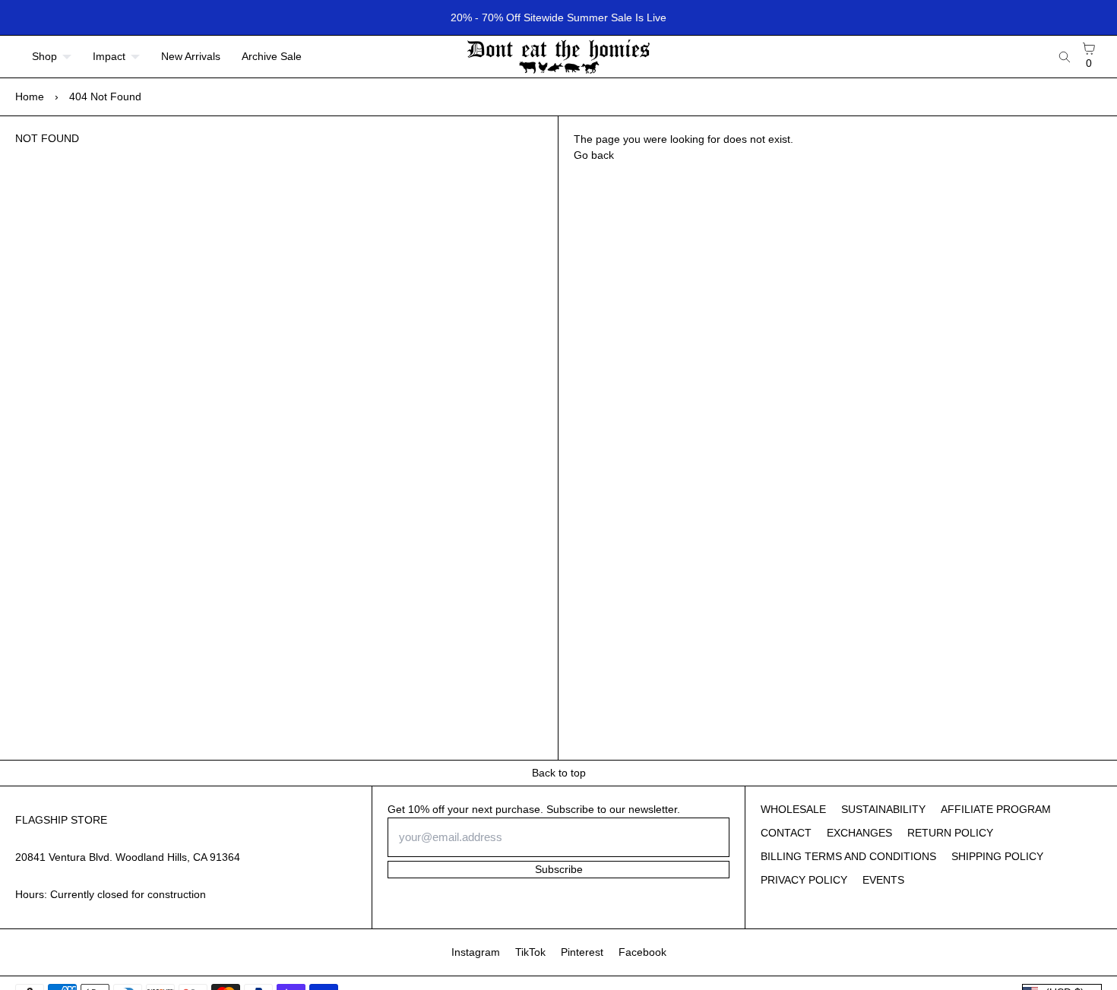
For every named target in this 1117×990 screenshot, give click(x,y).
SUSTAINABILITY (883, 809)
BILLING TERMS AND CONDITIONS (848, 856)
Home (29, 96)
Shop (44, 56)
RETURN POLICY (950, 833)
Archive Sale (272, 56)
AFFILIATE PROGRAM (996, 809)
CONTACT (786, 833)
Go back (594, 155)
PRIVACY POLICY (804, 880)
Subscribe (559, 869)
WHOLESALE (793, 809)
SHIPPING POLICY (997, 856)
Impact (109, 56)
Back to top (559, 773)
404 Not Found (105, 96)
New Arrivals (190, 56)
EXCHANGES (859, 833)
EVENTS (883, 880)
